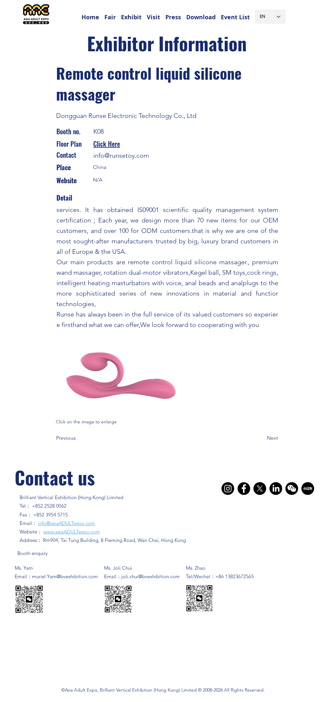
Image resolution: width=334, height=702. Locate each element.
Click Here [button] (106, 144)
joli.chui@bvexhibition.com (150, 576)
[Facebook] (243, 488)
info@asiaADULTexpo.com (66, 523)
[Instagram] (227, 488)
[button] (110, 14)
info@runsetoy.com (121, 155)
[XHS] (307, 488)
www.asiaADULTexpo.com (71, 532)
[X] (259, 488)
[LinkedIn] (275, 488)
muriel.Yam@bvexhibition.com (65, 576)
